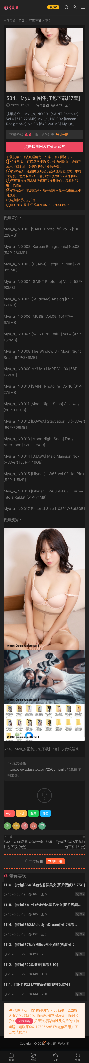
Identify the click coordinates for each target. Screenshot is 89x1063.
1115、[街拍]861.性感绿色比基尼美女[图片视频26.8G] (41, 905)
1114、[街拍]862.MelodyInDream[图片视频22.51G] (39, 925)
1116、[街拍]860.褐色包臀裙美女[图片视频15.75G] (44, 885)
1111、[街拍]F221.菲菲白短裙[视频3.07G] (37, 984)
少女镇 (51, 1043)
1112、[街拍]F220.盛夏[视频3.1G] (31, 964)
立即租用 (55, 861)
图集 (33, 813)
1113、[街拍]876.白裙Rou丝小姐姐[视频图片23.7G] (39, 945)
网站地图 (63, 1043)
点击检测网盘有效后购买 (44, 146)
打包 (45, 813)
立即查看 (24, 1021)
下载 (21, 813)
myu (9, 813)
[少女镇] (11, 7)
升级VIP (62, 134)
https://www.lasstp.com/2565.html (35, 769)
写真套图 (42, 105)
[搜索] (66, 7)
